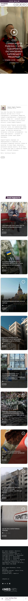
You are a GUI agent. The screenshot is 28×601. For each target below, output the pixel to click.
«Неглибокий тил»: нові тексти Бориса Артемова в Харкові (13, 226)
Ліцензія (22, 559)
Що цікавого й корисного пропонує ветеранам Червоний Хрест (13, 453)
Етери (14, 40)
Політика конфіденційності (12, 561)
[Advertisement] (14, 90)
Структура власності (8, 555)
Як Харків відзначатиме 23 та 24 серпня (13, 302)
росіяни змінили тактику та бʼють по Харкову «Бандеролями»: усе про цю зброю (12, 490)
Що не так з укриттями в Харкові (10, 529)
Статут (15, 559)
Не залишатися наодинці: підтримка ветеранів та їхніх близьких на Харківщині (12, 263)
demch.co (16, 573)
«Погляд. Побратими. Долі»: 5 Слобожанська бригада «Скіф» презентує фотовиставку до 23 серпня (13, 414)
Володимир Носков (10, 60)
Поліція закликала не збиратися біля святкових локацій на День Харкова (11, 339)
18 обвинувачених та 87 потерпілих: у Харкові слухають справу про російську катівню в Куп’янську (13, 376)
